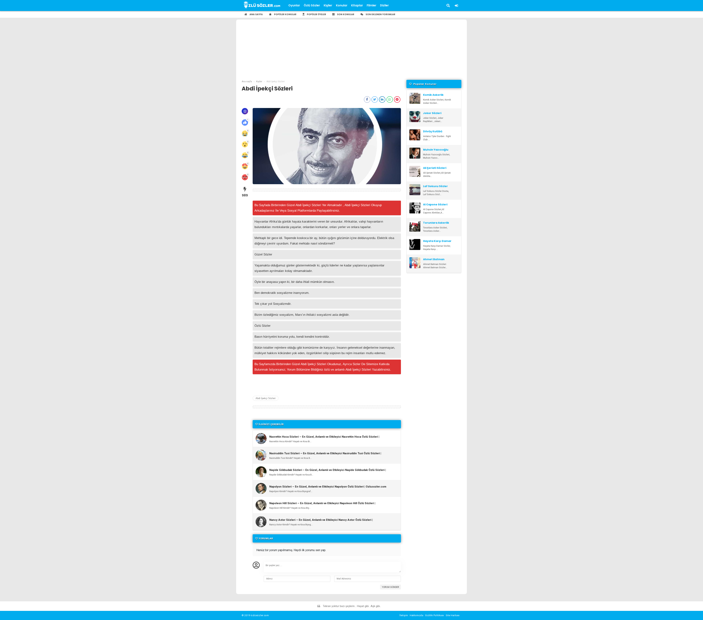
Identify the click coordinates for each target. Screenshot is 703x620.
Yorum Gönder (390, 587)
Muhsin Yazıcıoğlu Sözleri (435, 151)
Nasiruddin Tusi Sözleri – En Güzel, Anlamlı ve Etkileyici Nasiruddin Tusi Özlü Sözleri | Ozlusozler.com (325, 455)
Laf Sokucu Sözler (435, 186)
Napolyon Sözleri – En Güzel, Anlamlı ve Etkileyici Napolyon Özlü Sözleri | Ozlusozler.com (327, 486)
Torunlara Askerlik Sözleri (436, 224)
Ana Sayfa (256, 14)
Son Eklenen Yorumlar (380, 14)
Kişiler (328, 5)
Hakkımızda (416, 615)
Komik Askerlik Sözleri (433, 96)
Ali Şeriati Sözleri (434, 168)
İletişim (403, 615)
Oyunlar (294, 5)
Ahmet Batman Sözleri (434, 260)
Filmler (371, 5)
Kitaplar (357, 5)
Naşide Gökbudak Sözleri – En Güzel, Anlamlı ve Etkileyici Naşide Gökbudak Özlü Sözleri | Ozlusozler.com (327, 472)
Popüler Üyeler (316, 14)
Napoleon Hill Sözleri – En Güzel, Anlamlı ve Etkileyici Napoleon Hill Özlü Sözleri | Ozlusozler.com (322, 505)
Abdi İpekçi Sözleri (266, 398)
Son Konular (345, 14)
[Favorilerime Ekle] (245, 111)
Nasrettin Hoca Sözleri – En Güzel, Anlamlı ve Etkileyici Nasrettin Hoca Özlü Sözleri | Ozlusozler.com (324, 438)
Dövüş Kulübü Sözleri (432, 133)
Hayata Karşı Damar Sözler (437, 242)
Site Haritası (453, 615)
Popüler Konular (285, 14)
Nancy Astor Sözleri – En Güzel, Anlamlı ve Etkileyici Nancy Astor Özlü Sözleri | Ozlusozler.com (321, 521)
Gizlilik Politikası (434, 615)
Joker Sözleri (432, 113)
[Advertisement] (351, 52)
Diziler (384, 5)
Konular (341, 5)
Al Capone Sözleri (435, 204)
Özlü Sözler (312, 5)
